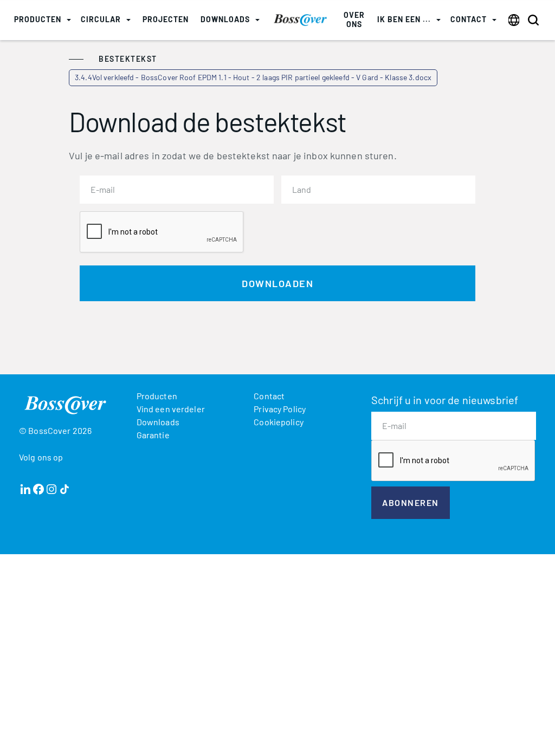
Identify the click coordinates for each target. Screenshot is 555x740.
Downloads (158, 422)
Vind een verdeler (171, 409)
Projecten (166, 19)
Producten (157, 396)
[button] (42, 20)
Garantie (153, 435)
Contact (269, 396)
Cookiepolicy (279, 422)
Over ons (354, 19)
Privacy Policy (280, 409)
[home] (300, 20)
